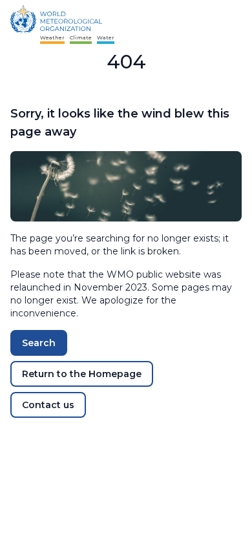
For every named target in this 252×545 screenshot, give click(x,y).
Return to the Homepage (82, 374)
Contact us (48, 405)
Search (39, 343)
